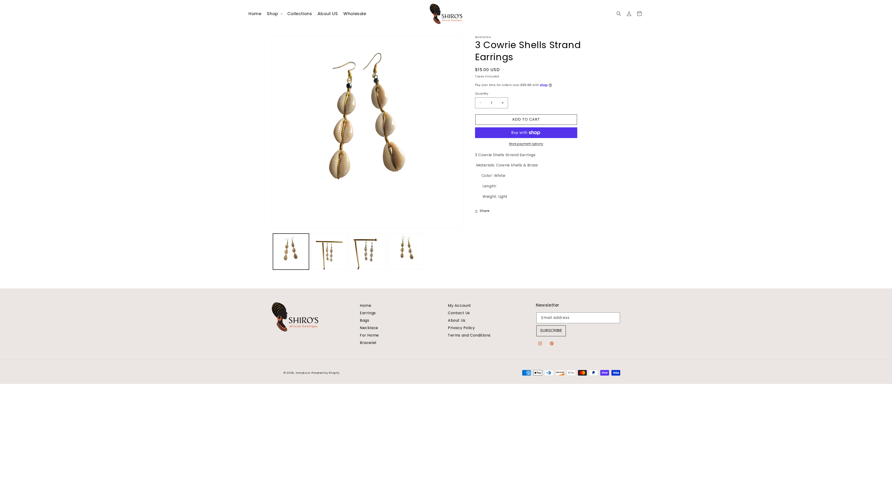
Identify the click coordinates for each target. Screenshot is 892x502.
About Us (457, 320)
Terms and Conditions (469, 335)
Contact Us (459, 313)
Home (365, 305)
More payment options (526, 144)
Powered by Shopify (326, 373)
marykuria (303, 373)
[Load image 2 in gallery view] (329, 252)
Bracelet (368, 342)
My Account (459, 305)
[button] (274, 13)
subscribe (551, 331)
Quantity (481, 93)
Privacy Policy (461, 327)
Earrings (368, 313)
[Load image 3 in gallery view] (368, 252)
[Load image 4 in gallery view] (406, 252)
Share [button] (485, 210)
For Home (369, 335)
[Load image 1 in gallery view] (291, 252)
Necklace (369, 327)
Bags (364, 320)
